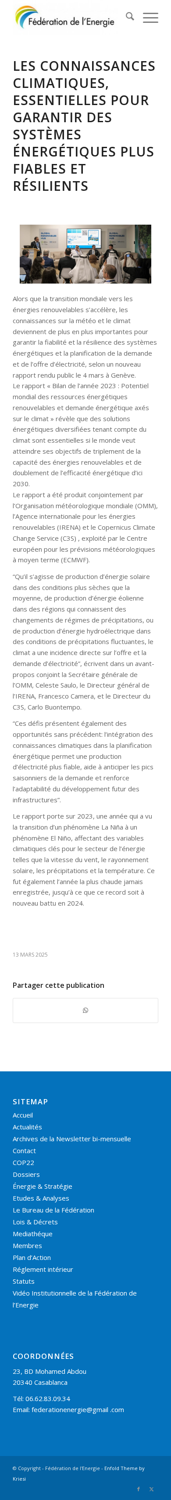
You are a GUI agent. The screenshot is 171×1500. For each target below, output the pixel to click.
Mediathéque (33, 1233)
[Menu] (146, 17)
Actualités (27, 1126)
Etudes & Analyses (41, 1198)
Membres (27, 1245)
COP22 (23, 1162)
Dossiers (26, 1174)
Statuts (24, 1281)
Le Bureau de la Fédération (53, 1209)
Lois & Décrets (35, 1221)
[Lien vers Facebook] (138, 1489)
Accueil (23, 1114)
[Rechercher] (125, 17)
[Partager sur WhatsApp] (85, 1010)
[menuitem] (125, 17)
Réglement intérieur (43, 1269)
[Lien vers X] (151, 1489)
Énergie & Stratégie (42, 1186)
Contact (24, 1150)
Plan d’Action (32, 1257)
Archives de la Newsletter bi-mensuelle (72, 1138)
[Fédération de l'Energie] (71, 17)
